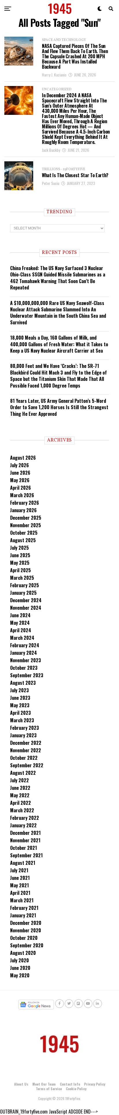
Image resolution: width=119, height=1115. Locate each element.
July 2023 (19, 690)
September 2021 (26, 855)
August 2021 (22, 862)
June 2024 (20, 615)
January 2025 (23, 592)
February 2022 (24, 817)
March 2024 (22, 637)
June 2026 (20, 472)
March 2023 (22, 720)
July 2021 (19, 870)
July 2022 (19, 780)
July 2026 (19, 465)
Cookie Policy (76, 1088)
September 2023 (26, 675)
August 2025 (23, 540)
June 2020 (20, 967)
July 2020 (19, 960)
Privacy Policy (94, 1084)
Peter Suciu (50, 183)
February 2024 (24, 645)
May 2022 (19, 795)
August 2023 (23, 682)
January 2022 (23, 825)
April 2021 (20, 892)
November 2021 (25, 840)
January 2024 (23, 652)
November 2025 (25, 525)
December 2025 (25, 517)
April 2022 (20, 802)
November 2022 (25, 750)
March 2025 (22, 577)
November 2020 (25, 930)
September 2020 (26, 945)
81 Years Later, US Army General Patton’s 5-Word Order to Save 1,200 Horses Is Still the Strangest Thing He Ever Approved (59, 407)
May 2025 (19, 562)
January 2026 (23, 510)
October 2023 (24, 667)
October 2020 (24, 937)
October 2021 (23, 847)
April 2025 (20, 570)
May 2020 (19, 975)
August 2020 (23, 952)
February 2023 (24, 727)
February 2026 (24, 502)
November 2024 (25, 607)
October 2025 (24, 532)
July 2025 (19, 547)
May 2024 (20, 622)
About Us (21, 1084)
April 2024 (20, 630)
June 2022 (20, 787)
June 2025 (20, 555)
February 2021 (24, 907)
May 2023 (19, 705)
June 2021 (20, 877)
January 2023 (23, 735)
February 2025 (24, 585)
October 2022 (24, 757)
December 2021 (25, 832)
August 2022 (23, 772)
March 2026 (22, 495)
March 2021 (22, 900)
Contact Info (70, 1084)
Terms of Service (49, 1088)
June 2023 (20, 697)
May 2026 (19, 480)
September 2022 (26, 765)
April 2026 (20, 487)
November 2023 (25, 660)
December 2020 (25, 922)
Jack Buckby (51, 150)
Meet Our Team (44, 1084)
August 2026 (23, 457)
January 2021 (23, 915)
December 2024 (26, 600)
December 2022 (25, 742)
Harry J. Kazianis (54, 75)
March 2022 (22, 810)
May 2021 (19, 885)
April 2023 (20, 712)
